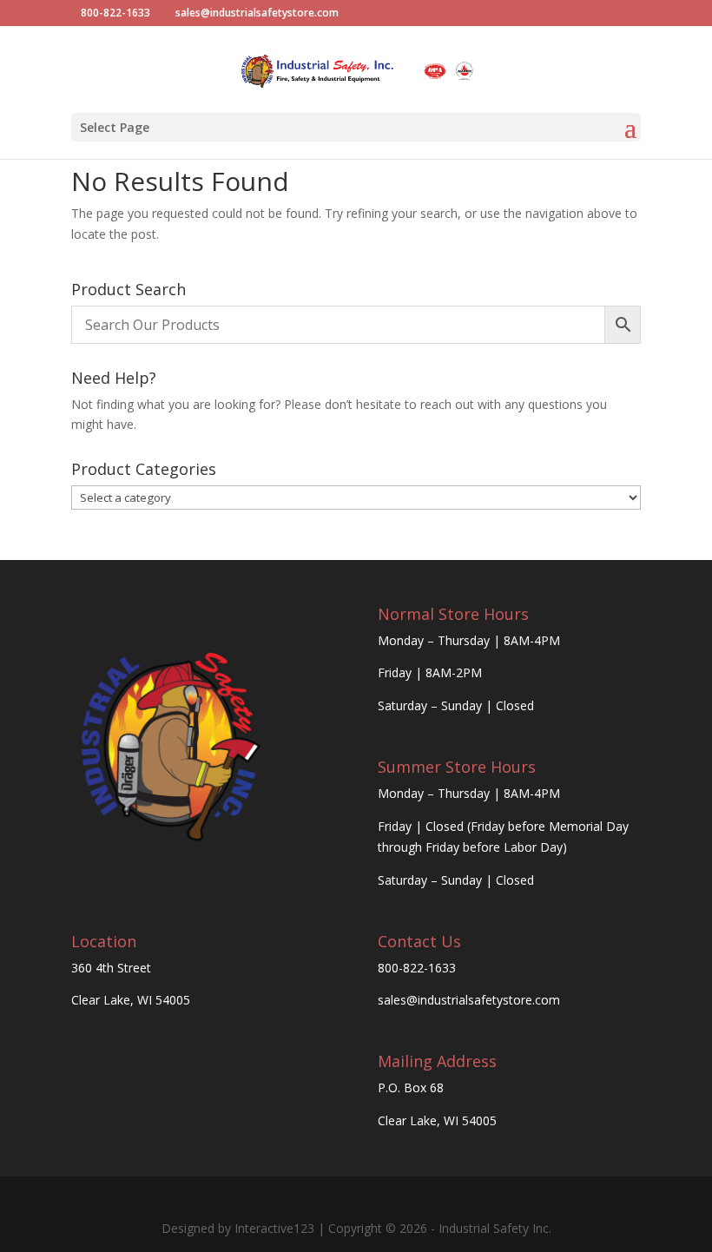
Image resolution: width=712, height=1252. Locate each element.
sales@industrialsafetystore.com (469, 1000)
